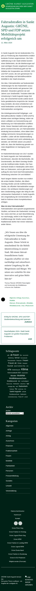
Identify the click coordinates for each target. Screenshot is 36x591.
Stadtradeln (23, 394)
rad (23, 305)
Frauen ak (12, 363)
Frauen (25, 360)
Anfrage (18, 298)
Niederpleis (16, 383)
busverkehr (25, 355)
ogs (28, 383)
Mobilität (12, 300)
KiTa (9, 369)
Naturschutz (9, 383)
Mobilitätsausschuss (17, 378)
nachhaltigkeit (25, 381)
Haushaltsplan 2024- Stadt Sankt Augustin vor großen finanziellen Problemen (18, 335)
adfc (8, 355)
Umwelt (9, 486)
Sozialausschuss (14, 394)
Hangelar (24, 363)
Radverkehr (30, 305)
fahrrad (12, 303)
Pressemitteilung (12, 476)
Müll (19, 381)
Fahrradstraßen (11, 360)
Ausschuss (25, 298)
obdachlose (23, 383)
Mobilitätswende (15, 305)
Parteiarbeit (10, 466)
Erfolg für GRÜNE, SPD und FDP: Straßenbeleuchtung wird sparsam (18, 319)
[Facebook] (16, 523)
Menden (13, 376)
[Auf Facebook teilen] (3, 299)
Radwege (12, 389)
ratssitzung (20, 389)
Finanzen (9, 446)
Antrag (8, 436)
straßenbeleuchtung (12, 396)
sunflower (16, 581)
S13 (25, 389)
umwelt (26, 396)
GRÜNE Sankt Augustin (20, 4)
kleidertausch (16, 370)
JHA (27, 366)
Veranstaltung (11, 491)
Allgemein (13, 298)
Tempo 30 (20, 397)
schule (24, 391)
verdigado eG (13, 583)
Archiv (8, 411)
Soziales (9, 481)
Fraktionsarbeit (11, 451)
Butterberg (11, 358)
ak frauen (14, 355)
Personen (9, 471)
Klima (24, 369)
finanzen (19, 360)
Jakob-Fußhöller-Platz (19, 366)
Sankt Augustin (15, 391)
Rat (16, 389)
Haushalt (10, 366)
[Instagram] (20, 523)
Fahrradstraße (21, 303)
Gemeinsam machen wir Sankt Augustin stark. (19, 7)
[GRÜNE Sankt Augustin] (3, 6)
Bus (21, 355)
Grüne (20, 363)
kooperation (25, 372)
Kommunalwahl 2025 (14, 372)
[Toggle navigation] (33, 15)
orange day (11, 386)
